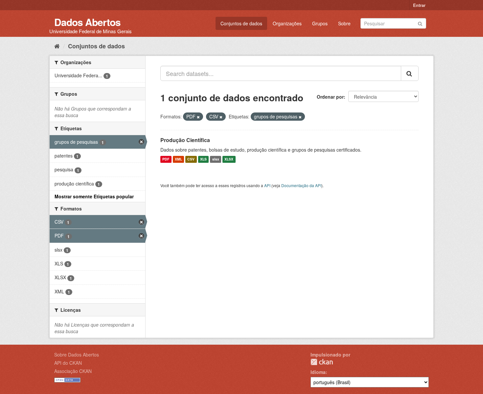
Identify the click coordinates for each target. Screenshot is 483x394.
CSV (191, 159)
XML (178, 159)
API (267, 185)
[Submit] (420, 23)
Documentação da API (301, 185)
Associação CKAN (73, 371)
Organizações (287, 23)
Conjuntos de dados (241, 23)
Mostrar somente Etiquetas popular (94, 196)
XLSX (228, 159)
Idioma (318, 372)
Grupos (320, 23)
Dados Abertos (87, 22)
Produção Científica (185, 140)
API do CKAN (68, 362)
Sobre (344, 23)
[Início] (57, 45)
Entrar (419, 5)
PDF (165, 159)
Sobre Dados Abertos (76, 354)
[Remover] (198, 116)
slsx (215, 159)
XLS (203, 159)
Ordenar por (330, 96)
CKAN (321, 361)
